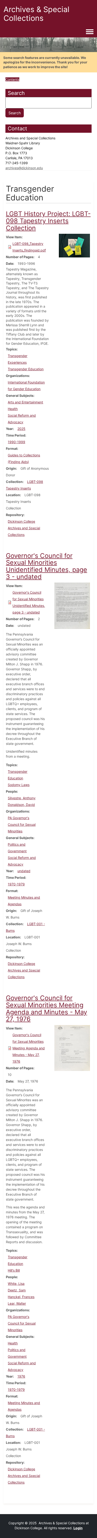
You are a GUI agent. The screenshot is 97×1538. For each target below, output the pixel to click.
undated (23, 871)
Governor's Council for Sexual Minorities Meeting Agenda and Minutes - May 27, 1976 (28, 1048)
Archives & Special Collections (36, 14)
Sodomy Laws (18, 785)
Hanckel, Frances (21, 1297)
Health (13, 409)
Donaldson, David (21, 805)
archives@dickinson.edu (24, 168)
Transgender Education (26, 369)
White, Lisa (16, 1284)
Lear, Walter (17, 1303)
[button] (74, 245)
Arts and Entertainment (25, 402)
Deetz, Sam (17, 1290)
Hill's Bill (14, 1270)
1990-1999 (16, 442)
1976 (21, 1376)
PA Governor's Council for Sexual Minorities (22, 824)
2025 (21, 429)
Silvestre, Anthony (22, 798)
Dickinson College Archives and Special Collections (24, 528)
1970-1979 (16, 884)
